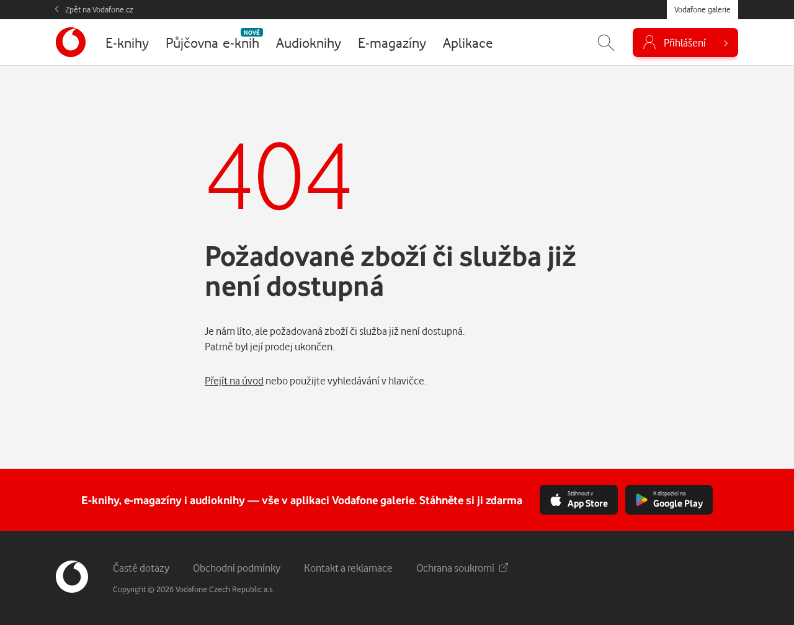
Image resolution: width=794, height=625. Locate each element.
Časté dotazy (141, 567)
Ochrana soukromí (455, 567)
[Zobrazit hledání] (606, 42)
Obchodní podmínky (236, 567)
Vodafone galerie (702, 9)
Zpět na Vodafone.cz (99, 9)
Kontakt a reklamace (348, 567)
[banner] (71, 42)
